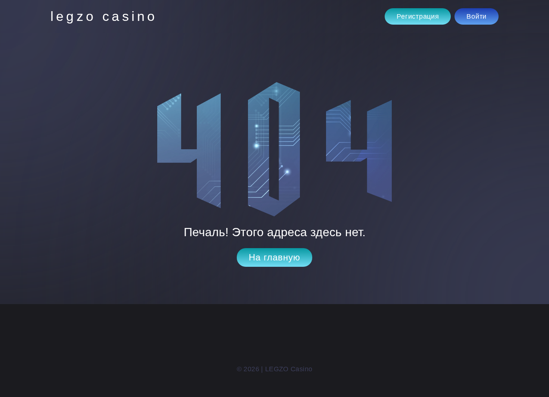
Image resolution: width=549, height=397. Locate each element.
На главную (274, 257)
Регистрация (418, 16)
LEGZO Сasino (103, 16)
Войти (476, 16)
